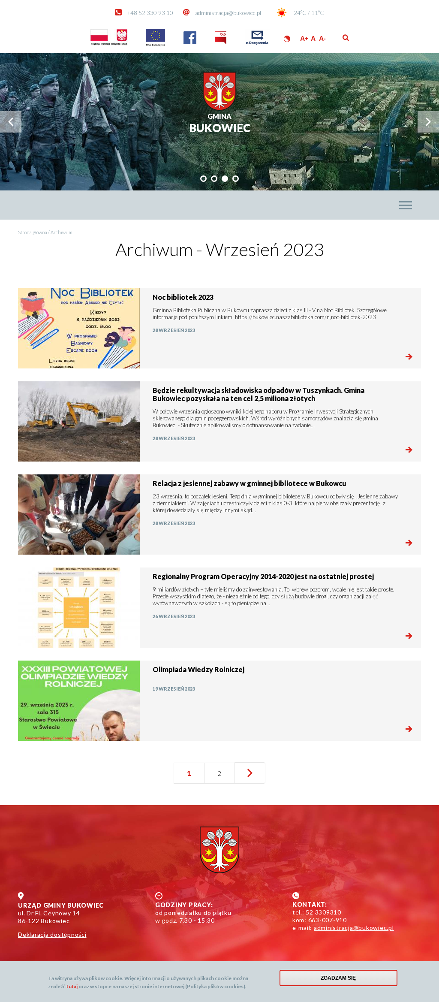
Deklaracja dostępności (52, 934)
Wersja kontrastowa (287, 39)
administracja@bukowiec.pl (228, 12)
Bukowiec (219, 123)
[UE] (155, 44)
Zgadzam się (338, 978)
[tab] (203, 178)
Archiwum (61, 232)
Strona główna (32, 232)
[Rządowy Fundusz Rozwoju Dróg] (109, 44)
